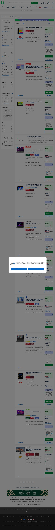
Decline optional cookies (19, 268)
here (14, 263)
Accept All (36, 268)
